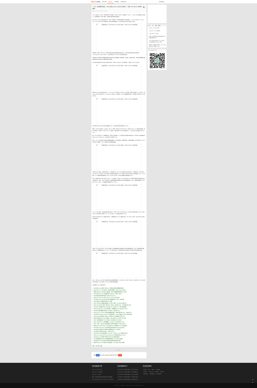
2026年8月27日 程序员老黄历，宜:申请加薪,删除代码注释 (130, 371)
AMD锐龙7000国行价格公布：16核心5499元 (104, 331)
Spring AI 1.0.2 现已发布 (154, 30)
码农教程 (117, 1)
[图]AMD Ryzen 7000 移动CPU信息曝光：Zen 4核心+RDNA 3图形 (109, 342)
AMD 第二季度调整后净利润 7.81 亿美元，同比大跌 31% (107, 310)
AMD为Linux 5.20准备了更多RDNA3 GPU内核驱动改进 (106, 336)
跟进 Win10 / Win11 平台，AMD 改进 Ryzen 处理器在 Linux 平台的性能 (110, 325)
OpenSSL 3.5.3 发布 (153, 33)
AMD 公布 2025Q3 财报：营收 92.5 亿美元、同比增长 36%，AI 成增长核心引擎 (112, 305)
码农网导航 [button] (161, 1)
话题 (156, 25)
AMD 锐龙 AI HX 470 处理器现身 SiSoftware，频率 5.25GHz (108, 293)
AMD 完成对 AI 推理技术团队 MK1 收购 (103, 301)
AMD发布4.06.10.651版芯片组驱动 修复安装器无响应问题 (107, 340)
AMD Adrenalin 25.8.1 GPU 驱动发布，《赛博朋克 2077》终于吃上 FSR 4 (111, 308)
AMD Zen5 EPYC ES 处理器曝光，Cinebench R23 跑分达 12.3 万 (109, 321)
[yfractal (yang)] (144, 7)
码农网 (96, 1)
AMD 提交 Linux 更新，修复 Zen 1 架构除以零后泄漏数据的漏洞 (108, 288)
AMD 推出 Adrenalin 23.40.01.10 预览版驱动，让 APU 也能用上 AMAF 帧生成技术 (113, 314)
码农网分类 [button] (123, 1)
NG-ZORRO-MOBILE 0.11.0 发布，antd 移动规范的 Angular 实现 (106, 379)
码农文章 (104, 1)
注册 (120, 355)
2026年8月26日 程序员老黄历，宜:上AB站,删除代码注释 (129, 374)
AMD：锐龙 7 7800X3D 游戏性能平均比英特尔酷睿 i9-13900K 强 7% (109, 323)
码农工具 (151, 371)
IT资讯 (94, 6)
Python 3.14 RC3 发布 (154, 27)
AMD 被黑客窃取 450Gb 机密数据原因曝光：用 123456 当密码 (108, 338)
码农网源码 (152, 373)
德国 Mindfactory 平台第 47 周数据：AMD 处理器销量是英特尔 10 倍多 (110, 291)
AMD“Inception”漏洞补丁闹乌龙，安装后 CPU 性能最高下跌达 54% (109, 316)
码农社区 (110, 1)
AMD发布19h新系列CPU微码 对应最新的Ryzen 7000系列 (107, 329)
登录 (98, 355)
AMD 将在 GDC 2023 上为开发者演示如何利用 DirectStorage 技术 (109, 327)
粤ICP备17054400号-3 (138, 385)
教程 (159, 25)
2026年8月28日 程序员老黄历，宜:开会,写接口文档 (128, 369)
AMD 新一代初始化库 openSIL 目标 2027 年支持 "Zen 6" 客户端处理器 (110, 306)
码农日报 (156, 371)
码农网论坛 (145, 373)
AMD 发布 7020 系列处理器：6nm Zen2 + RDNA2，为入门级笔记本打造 (110, 333)
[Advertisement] (157, 13)
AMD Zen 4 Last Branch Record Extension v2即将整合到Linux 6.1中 (109, 335)
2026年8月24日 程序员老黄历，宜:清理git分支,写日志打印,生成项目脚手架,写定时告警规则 (137, 379)
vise (93, 10)
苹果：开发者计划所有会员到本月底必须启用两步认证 (103, 376)
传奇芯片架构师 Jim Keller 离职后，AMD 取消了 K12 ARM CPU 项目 (110, 318)
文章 (153, 25)
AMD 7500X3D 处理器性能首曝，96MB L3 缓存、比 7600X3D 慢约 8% (110, 303)
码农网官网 (158, 373)
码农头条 (162, 371)
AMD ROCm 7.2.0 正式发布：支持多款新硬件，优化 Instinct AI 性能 (109, 290)
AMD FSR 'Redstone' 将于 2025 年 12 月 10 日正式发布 (107, 297)
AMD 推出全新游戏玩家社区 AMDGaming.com (104, 295)
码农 (149, 369)
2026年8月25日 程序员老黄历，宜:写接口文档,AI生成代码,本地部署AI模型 (133, 376)
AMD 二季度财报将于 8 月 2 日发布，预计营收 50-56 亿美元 (108, 320)
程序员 (153, 369)
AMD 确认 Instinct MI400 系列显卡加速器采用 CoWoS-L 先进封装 (109, 299)
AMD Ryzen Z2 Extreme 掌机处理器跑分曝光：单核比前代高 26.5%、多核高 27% (113, 312)
